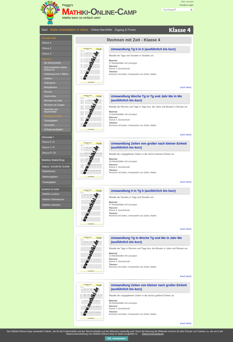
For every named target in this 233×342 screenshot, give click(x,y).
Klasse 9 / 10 (49, 153)
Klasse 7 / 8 (48, 147)
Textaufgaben (50, 120)
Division (48, 92)
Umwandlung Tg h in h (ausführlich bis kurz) (143, 49)
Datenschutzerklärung (153, 334)
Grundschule (49, 38)
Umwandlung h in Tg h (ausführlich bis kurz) (143, 191)
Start (44, 29)
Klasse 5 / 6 (48, 142)
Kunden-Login (186, 5)
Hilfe (183, 2)
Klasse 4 (46, 59)
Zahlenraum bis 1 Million (56, 74)
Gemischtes (50, 96)
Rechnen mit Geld (53, 100)
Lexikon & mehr (50, 189)
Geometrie (49, 125)
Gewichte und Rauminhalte (51, 110)
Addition (48, 78)
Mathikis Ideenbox (51, 205)
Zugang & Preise (125, 29)
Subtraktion (49, 83)
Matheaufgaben (50, 177)
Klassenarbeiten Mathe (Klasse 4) (55, 68)
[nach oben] (185, 87)
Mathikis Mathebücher (53, 199)
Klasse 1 (46, 43)
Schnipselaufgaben (53, 129)
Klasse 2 (46, 48)
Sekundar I (48, 137)
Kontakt (189, 2)
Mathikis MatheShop (53, 160)
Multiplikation (50, 87)
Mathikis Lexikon (50, 194)
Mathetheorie (48, 171)
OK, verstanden (116, 338)
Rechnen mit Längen (54, 105)
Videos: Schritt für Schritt (55, 166)
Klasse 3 (46, 54)
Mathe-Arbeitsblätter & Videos (69, 29)
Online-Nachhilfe (101, 29)
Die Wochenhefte (52, 63)
